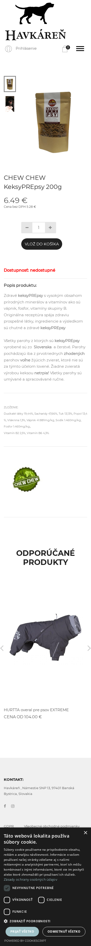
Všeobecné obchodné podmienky (52, 826)
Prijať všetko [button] (22, 931)
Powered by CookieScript (25, 940)
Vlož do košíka (42, 244)
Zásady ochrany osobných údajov (30, 879)
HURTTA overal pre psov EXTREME (36, 709)
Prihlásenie (26, 48)
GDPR (9, 826)
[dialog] (45, 886)
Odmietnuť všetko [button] (64, 931)
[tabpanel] (53, 121)
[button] (45, 921)
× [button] (85, 833)
